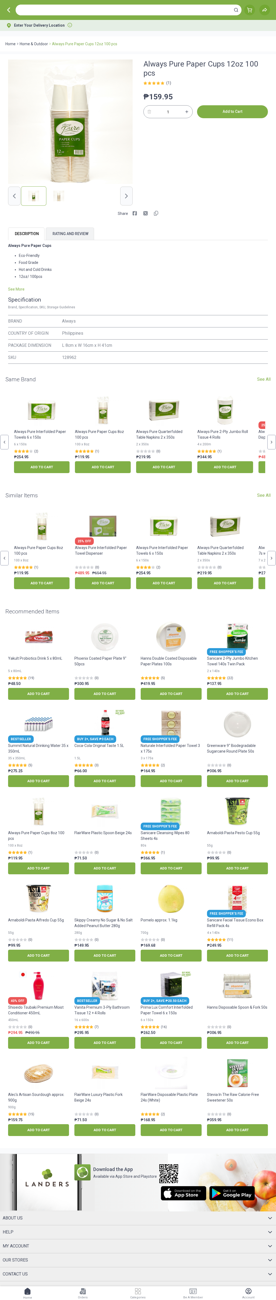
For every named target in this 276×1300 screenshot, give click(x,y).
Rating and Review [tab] (70, 234)
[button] (236, 10)
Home (10, 44)
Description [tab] (27, 234)
